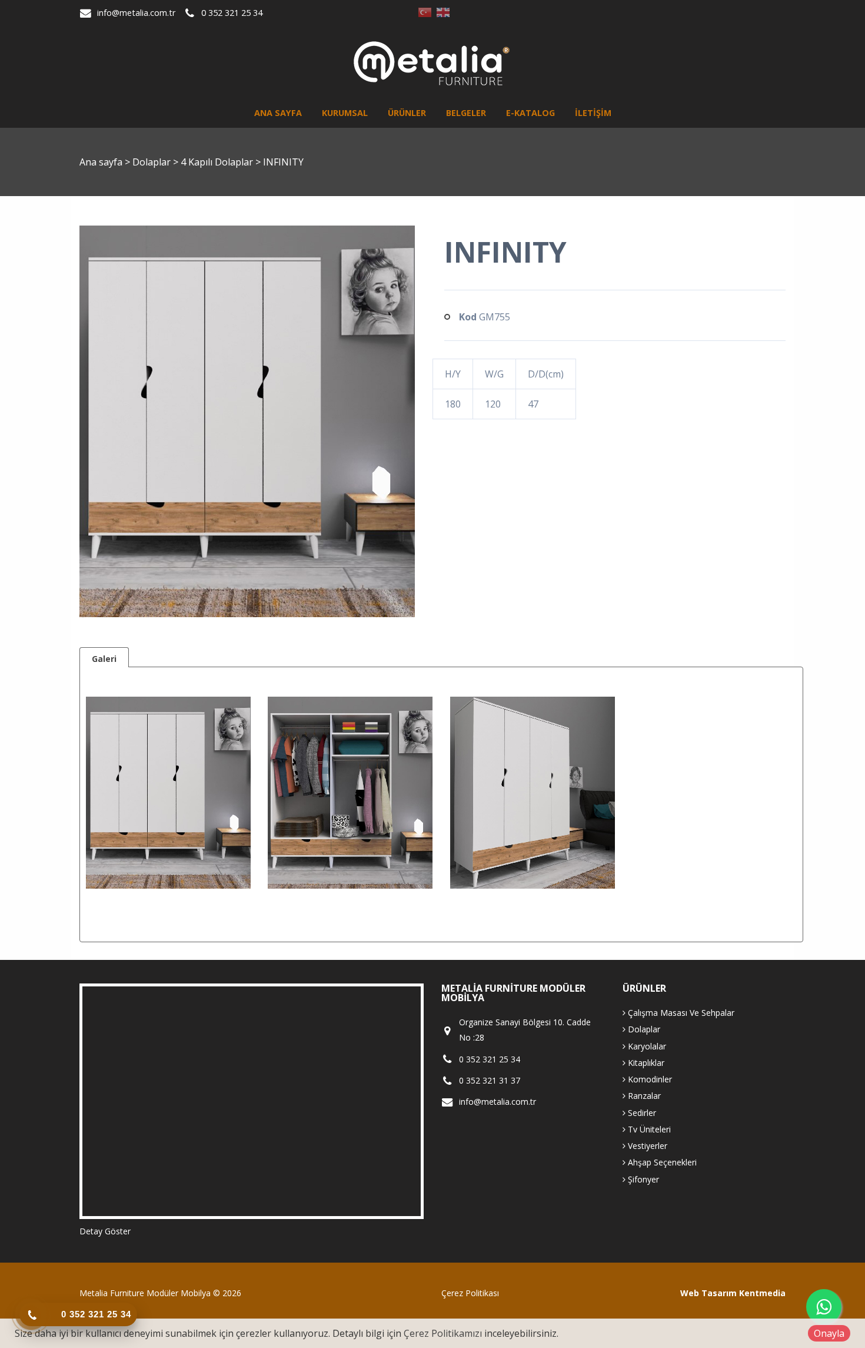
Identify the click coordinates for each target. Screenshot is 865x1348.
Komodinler (649, 1079)
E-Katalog (530, 112)
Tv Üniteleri (648, 1129)
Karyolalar (646, 1046)
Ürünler (407, 112)
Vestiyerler (646, 1145)
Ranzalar (643, 1095)
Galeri (104, 658)
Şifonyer (642, 1179)
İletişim (593, 112)
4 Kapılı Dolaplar (218, 161)
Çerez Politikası (470, 1293)
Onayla (829, 1333)
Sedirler (641, 1112)
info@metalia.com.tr (136, 12)
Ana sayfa (278, 112)
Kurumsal (345, 112)
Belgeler (466, 112)
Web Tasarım (708, 1293)
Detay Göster (105, 1231)
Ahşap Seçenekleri (661, 1162)
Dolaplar (152, 161)
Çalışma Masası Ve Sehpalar (680, 1012)
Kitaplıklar (645, 1062)
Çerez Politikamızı (443, 1333)
